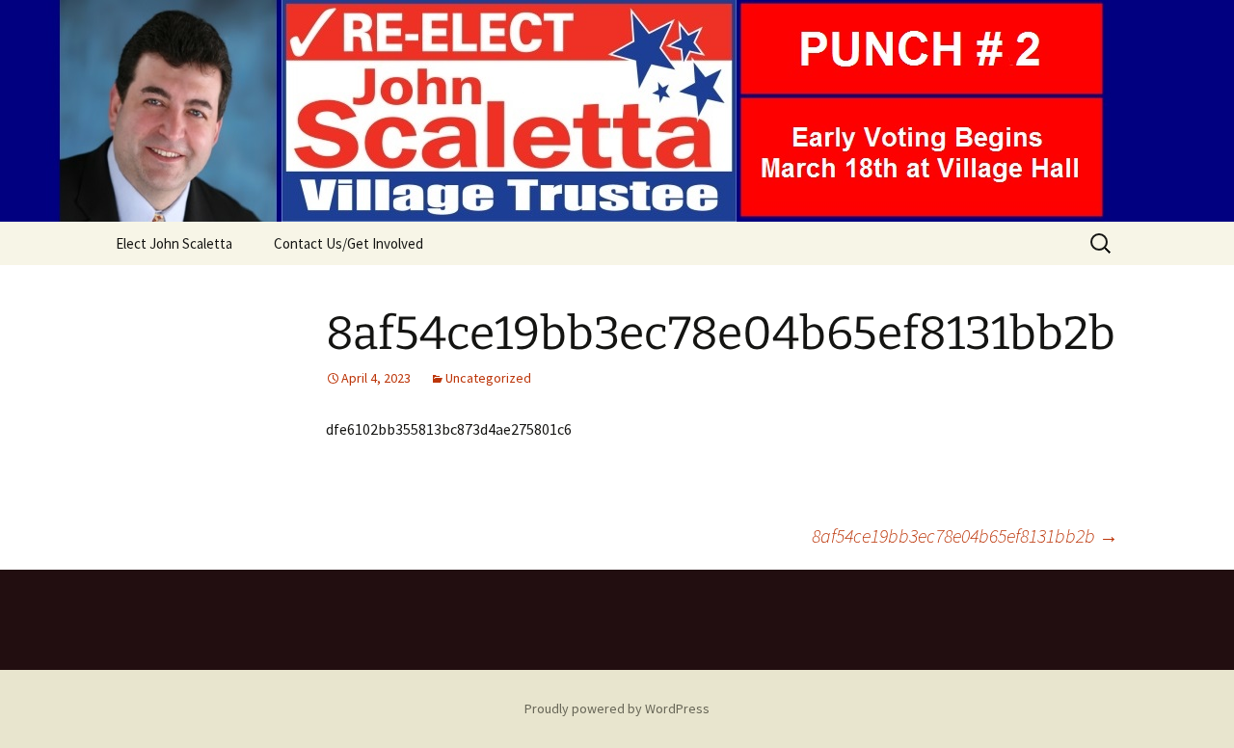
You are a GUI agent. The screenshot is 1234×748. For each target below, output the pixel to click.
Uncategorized (488, 378)
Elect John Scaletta (174, 243)
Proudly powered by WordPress (617, 708)
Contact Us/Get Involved (348, 243)
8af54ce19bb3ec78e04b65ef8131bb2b (965, 535)
